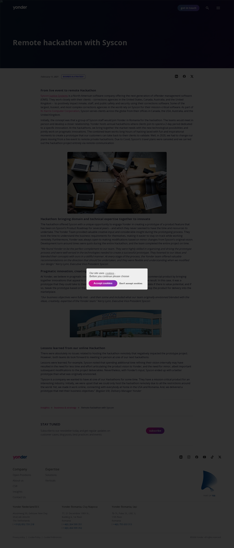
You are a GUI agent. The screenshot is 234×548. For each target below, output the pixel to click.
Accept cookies (103, 283)
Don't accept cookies (130, 283)
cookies (109, 273)
